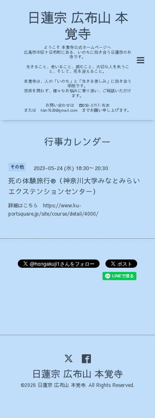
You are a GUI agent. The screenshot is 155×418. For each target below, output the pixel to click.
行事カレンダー (77, 141)
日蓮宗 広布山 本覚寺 (77, 25)
